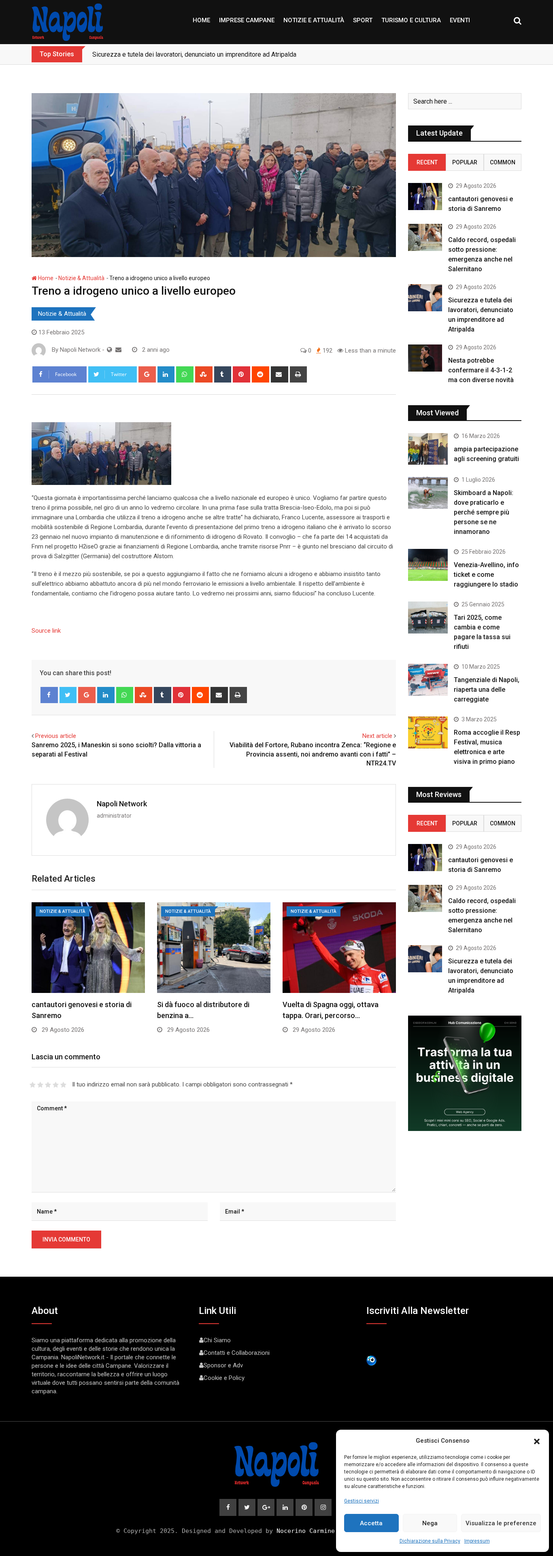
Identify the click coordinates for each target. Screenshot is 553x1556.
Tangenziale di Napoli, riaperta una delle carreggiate (486, 689)
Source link (46, 630)
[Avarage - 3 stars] (48, 1085)
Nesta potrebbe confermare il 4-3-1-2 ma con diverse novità (481, 370)
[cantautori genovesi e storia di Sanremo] (425, 196)
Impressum (477, 1541)
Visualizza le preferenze (501, 1523)
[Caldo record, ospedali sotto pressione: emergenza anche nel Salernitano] (425, 237)
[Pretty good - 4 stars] (56, 1085)
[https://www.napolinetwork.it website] (109, 349)
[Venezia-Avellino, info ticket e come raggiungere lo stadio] (428, 564)
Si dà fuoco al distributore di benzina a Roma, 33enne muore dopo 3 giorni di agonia (210, 54)
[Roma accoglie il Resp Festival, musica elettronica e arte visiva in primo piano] (428, 732)
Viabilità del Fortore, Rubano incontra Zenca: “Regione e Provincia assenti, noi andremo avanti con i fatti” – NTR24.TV (313, 754)
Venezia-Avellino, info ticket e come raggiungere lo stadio (486, 574)
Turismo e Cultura (411, 20)
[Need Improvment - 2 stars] (40, 1085)
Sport (362, 20)
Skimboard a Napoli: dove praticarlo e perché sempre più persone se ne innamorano (483, 512)
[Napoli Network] (118, 349)
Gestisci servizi (361, 1501)
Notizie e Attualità (313, 20)
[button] (537, 1441)
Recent (427, 162)
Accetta (371, 1523)
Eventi (460, 20)
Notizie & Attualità (81, 278)
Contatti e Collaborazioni (237, 1352)
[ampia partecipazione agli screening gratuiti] (428, 449)
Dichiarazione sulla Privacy (430, 1541)
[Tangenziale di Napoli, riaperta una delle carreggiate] (428, 679)
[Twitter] (68, 695)
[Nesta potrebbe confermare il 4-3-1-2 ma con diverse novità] (425, 358)
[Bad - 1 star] (32, 1085)
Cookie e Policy (224, 1378)
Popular (464, 162)
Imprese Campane (246, 20)
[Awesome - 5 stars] (63, 1085)
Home (201, 20)
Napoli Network (122, 803)
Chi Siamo (217, 1340)
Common (502, 162)
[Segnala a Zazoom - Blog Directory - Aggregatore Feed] (371, 1360)
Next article (377, 736)
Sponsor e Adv (223, 1365)
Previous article (55, 736)
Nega (430, 1523)
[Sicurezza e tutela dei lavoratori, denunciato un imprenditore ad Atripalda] (425, 297)
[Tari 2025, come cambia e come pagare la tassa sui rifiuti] (428, 617)
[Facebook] (49, 695)
